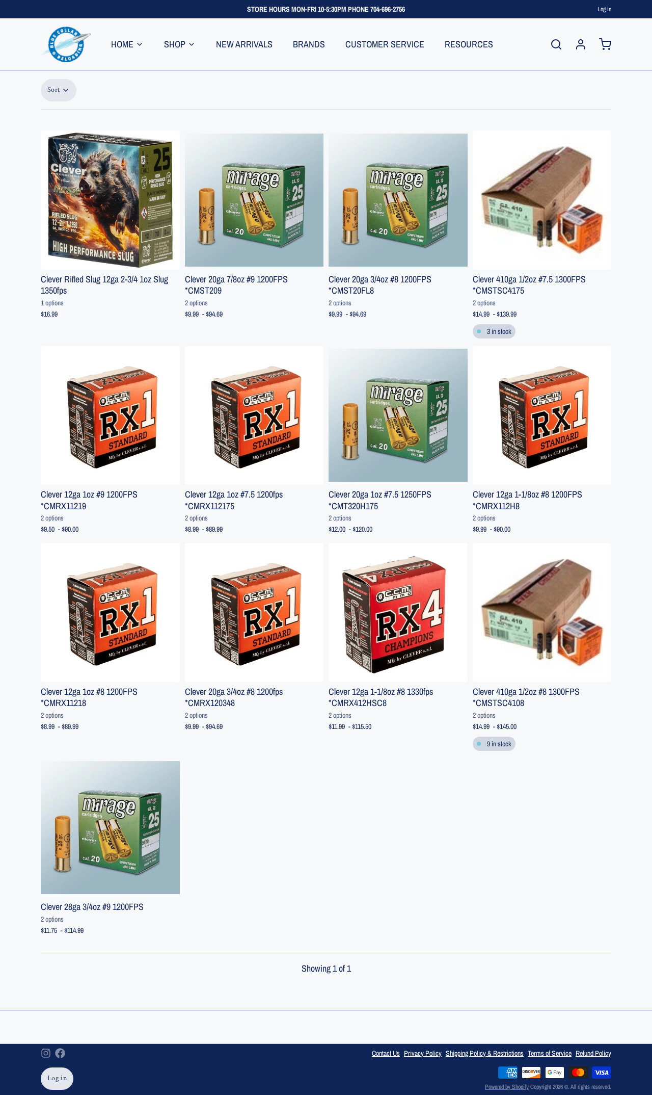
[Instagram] (46, 1053)
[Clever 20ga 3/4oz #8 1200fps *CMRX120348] (254, 612)
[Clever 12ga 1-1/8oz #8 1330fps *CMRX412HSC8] (398, 612)
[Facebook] (60, 1053)
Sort (53, 90)
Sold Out (110, 256)
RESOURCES (469, 44)
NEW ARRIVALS (244, 44)
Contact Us (386, 1053)
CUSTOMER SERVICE (384, 44)
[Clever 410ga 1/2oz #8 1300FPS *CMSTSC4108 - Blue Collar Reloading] (542, 612)
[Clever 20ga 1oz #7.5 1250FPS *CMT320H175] (398, 415)
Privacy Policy (423, 1053)
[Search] (552, 44)
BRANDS (309, 44)
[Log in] (576, 44)
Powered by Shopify (507, 1087)
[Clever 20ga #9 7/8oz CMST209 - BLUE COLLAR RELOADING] (254, 200)
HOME (122, 44)
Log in (604, 9)
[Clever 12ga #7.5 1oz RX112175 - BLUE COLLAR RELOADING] (254, 415)
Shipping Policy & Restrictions (485, 1053)
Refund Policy (593, 1053)
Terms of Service (550, 1053)
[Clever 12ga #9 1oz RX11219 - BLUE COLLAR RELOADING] (110, 415)
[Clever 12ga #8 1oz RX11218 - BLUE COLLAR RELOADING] (110, 612)
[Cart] (601, 44)
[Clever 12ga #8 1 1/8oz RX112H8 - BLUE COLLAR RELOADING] (542, 415)
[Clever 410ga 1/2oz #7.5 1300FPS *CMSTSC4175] (542, 200)
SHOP (174, 44)
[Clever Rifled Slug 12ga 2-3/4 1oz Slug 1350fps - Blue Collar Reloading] (110, 200)
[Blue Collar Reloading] (66, 44)
